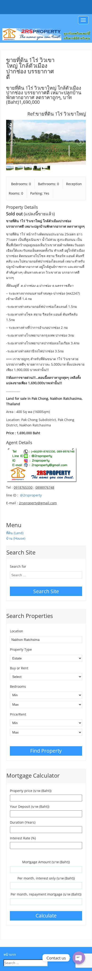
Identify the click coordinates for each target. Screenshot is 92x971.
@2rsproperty (31, 495)
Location (16, 631)
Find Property (46, 750)
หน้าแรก (10, 954)
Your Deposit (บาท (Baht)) (29, 806)
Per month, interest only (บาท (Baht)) (46, 878)
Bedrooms (18, 686)
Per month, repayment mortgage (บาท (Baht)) (46, 894)
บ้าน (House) (15, 538)
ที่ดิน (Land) (14, 533)
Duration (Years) (22, 822)
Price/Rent (18, 714)
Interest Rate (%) (23, 838)
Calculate (46, 915)
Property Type (21, 649)
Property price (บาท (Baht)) (30, 790)
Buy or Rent (19, 668)
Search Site (46, 591)
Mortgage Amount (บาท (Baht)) (46, 862)
